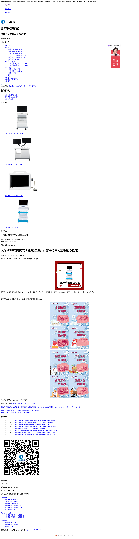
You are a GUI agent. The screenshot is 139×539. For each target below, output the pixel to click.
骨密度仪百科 (12, 73)
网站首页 (8, 45)
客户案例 (8, 77)
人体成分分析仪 (10, 61)
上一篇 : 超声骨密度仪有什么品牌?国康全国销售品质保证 (20, 410)
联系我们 (8, 9)
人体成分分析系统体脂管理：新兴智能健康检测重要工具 (30, 424)
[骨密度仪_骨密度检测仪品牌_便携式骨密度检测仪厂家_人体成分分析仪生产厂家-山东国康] (11, 24)
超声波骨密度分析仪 (15, 51)
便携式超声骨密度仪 (15, 53)
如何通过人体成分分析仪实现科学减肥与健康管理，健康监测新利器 (34, 430)
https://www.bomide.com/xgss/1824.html (23, 403)
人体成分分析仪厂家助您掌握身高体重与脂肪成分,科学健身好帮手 (34, 426)
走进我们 (8, 75)
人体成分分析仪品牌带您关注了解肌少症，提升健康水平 (30, 428)
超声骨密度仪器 (13, 59)
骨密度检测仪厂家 (14, 69)
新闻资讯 (8, 67)
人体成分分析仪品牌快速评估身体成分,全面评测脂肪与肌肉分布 (33, 422)
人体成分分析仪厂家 (11, 79)
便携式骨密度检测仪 (15, 71)
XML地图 (8, 16)
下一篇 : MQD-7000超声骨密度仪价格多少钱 (15, 412)
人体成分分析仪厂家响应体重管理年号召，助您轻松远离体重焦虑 (33, 420)
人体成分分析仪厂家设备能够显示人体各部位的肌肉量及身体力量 (33, 434)
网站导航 (8, 5)
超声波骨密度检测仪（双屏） (18, 57)
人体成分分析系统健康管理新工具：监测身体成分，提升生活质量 (33, 432)
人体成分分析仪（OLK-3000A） (19, 63)
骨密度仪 (8, 47)
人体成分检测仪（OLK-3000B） (19, 65)
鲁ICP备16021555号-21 (33, 530)
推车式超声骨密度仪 (15, 49)
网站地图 (8, 12)
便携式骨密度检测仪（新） (17, 55)
